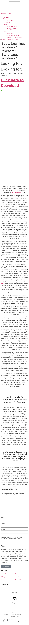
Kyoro (22, 622)
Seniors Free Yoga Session (14, 37)
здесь (3, 283)
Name (3, 517)
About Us (6, 17)
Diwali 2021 (9, 21)
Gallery (5, 19)
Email (3, 523)
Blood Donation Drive (12, 26)
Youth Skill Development (13, 30)
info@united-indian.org (14, 604)
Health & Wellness (11, 28)
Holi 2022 (9, 22)
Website (3, 529)
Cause (5, 24)
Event (4, 31)
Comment (4, 498)
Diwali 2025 (9, 33)
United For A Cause (5, 13)
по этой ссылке (16, 192)
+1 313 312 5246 (14, 594)
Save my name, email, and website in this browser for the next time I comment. (13, 538)
